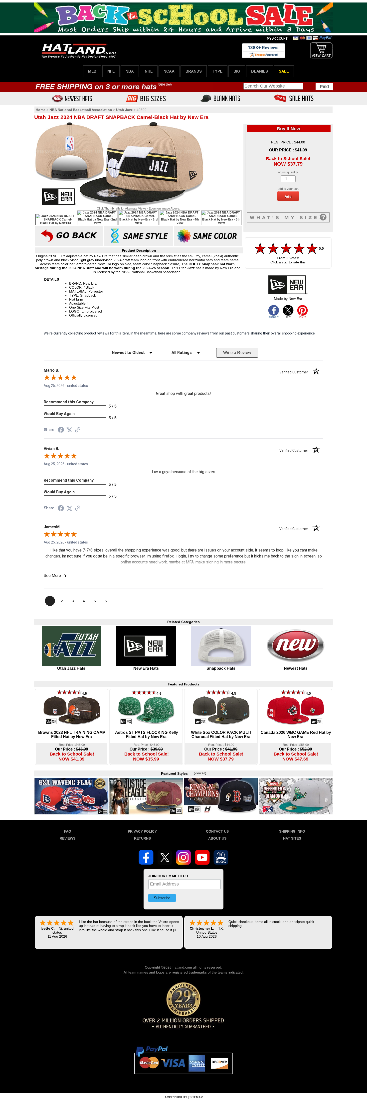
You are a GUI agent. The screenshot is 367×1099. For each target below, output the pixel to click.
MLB (92, 71)
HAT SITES (292, 838)
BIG (236, 71)
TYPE (217, 71)
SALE (284, 71)
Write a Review (237, 352)
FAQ (67, 831)
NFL (111, 71)
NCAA (169, 71)
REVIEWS (67, 838)
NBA (130, 71)
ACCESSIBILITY (176, 1097)
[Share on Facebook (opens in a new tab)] (61, 431)
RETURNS (142, 838)
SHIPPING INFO (292, 831)
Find (324, 86)
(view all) (200, 773)
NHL (149, 71)
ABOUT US (217, 838)
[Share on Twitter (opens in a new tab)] (69, 430)
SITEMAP (196, 1097)
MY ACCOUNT (277, 38)
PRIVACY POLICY (142, 831)
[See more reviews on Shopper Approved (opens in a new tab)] (77, 430)
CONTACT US (217, 831)
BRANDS (193, 71)
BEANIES (259, 71)
